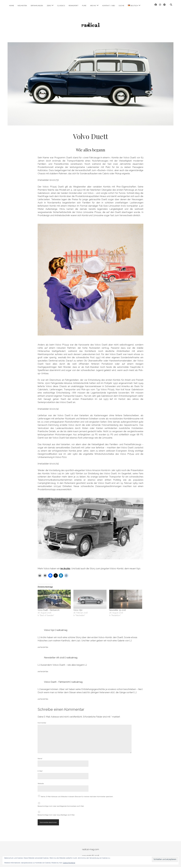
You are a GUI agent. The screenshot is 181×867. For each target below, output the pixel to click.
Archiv (93, 6)
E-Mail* (40, 771)
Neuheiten (22, 6)
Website (41, 783)
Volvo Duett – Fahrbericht (48, 610)
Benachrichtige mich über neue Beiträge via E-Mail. (56, 815)
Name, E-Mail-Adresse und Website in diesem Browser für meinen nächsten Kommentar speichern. (77, 796)
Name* (40, 758)
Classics (61, 6)
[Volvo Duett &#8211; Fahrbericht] (54, 599)
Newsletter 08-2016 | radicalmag (60, 657)
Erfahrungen (37, 6)
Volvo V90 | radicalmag (55, 630)
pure (84, 6)
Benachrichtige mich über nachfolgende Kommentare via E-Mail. (61, 806)
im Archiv (65, 568)
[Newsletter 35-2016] (125, 599)
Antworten (43, 647)
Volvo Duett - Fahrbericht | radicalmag (63, 682)
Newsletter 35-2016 (117, 610)
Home (11, 6)
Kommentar (42, 723)
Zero (49, 6)
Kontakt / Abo (108, 6)
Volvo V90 (77, 610)
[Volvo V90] (90, 599)
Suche (121, 6)
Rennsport (73, 6)
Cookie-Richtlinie (69, 863)
